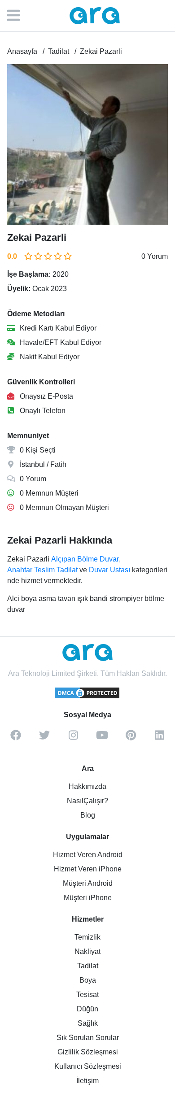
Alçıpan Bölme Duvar (85, 559)
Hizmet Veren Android (87, 854)
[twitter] (44, 738)
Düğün (87, 1009)
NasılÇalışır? (87, 801)
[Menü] (18, 15)
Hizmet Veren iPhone (88, 869)
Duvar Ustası (109, 570)
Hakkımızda (87, 786)
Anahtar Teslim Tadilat (42, 570)
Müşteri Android (88, 883)
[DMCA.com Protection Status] (87, 697)
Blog (87, 815)
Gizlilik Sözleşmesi (87, 1052)
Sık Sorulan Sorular (88, 1037)
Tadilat (87, 966)
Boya (87, 980)
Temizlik (87, 937)
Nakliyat (87, 951)
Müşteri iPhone (88, 897)
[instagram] (73, 738)
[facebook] (15, 738)
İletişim (87, 1080)
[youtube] (102, 738)
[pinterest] (130, 738)
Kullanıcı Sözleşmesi (87, 1066)
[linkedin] (159, 738)
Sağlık (88, 1023)
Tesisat (87, 994)
